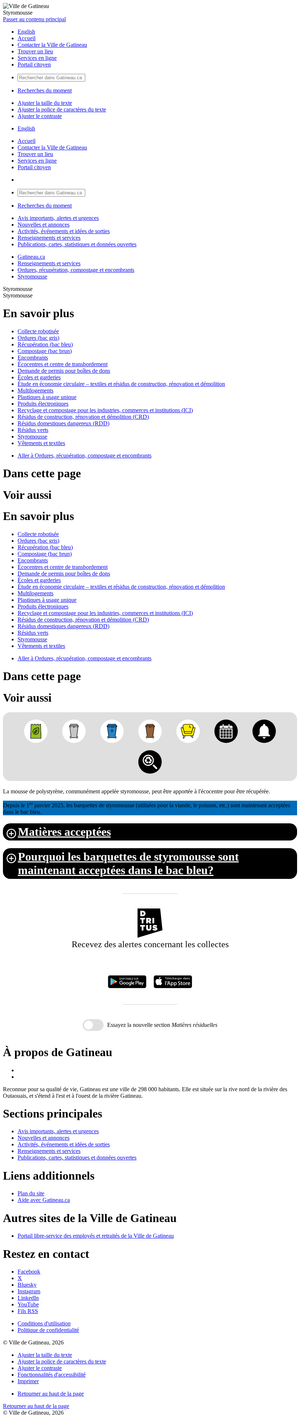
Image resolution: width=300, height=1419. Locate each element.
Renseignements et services (49, 238)
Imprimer (28, 1381)
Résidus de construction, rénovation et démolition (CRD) (83, 417)
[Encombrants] (188, 731)
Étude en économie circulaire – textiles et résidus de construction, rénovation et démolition (121, 384)
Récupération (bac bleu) (45, 344)
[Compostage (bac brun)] (150, 731)
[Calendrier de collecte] (226, 731)
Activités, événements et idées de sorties (64, 231)
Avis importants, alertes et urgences (58, 218)
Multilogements (35, 390)
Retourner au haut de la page (51, 1393)
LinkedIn (28, 1298)
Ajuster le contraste (40, 116)
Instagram (29, 1291)
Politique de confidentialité (48, 1330)
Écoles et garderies (39, 377)
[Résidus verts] (36, 731)
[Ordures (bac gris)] (74, 731)
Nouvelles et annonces (44, 224)
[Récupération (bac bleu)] (112, 731)
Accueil (26, 38)
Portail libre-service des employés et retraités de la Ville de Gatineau (96, 1236)
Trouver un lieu (35, 51)
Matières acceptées (64, 831)
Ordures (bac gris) (38, 338)
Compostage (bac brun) (45, 351)
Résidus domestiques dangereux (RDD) (63, 423)
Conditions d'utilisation (44, 1323)
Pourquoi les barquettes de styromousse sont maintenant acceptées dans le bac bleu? (128, 863)
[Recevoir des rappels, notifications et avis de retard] (264, 731)
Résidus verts (33, 430)
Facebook (29, 1271)
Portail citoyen (34, 64)
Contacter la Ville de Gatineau (52, 45)
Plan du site (31, 1193)
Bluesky (27, 1285)
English (26, 32)
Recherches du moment (45, 90)
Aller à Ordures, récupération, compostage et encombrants (84, 455)
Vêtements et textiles (41, 443)
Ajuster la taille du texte (45, 103)
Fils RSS (28, 1311)
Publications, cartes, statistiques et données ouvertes (77, 244)
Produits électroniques (43, 404)
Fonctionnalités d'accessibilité (52, 1374)
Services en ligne (37, 58)
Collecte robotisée (38, 331)
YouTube (28, 1304)
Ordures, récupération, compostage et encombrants (76, 270)
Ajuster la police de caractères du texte (62, 109)
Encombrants (33, 357)
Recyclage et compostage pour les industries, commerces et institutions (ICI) (105, 410)
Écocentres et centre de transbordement (63, 364)
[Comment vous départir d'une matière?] (150, 762)
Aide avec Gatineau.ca (44, 1200)
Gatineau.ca (31, 257)
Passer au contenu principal (34, 19)
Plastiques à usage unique (47, 397)
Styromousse (32, 276)
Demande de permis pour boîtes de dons (64, 371)
